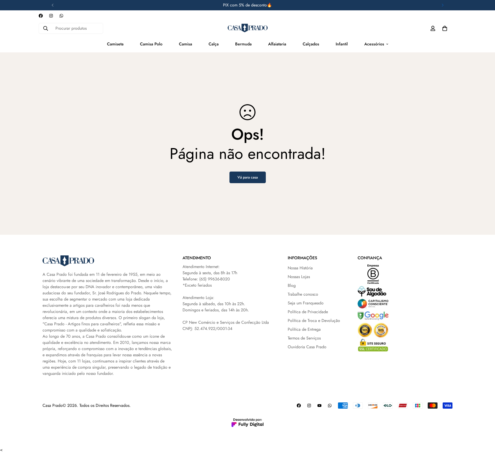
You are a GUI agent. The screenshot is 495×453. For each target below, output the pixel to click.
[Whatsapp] (61, 16)
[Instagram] (51, 16)
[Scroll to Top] (485, 425)
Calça (214, 44)
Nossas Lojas (299, 277)
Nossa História (300, 268)
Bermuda (243, 44)
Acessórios (374, 44)
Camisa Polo (151, 44)
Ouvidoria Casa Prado (307, 347)
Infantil (342, 44)
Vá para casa (247, 177)
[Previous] (52, 5)
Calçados (311, 44)
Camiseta (115, 44)
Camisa (185, 44)
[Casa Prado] (248, 28)
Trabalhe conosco (303, 294)
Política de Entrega (304, 329)
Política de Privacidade (308, 312)
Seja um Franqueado (306, 303)
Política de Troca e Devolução (314, 320)
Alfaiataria (277, 44)
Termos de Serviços (304, 338)
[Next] (442, 5)
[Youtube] (319, 405)
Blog (292, 285)
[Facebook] (41, 16)
